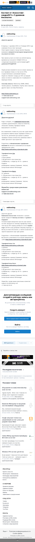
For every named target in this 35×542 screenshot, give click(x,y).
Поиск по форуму (8, 490)
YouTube (5, 509)
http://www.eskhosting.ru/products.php (15, 149)
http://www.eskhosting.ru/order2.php (14, 265)
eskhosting (9, 25)
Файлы (5, 492)
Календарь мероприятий (10, 475)
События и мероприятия (10, 524)
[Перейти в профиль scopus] (30, 436)
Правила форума (8, 486)
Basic (14, 171)
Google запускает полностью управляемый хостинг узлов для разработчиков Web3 (13, 420)
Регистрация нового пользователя (18, 318)
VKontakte (6, 505)
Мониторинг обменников (10, 473)
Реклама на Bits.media (10, 518)
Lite (13, 153)
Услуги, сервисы (18, 27)
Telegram (5, 507)
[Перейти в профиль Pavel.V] (30, 452)
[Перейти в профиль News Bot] (30, 418)
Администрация (8, 488)
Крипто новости (8, 471)
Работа (17, 412)
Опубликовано (17, 36)
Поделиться (9, 343)
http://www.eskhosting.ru (10, 93)
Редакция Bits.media (9, 520)
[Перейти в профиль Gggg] (30, 388)
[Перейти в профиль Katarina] (30, 404)
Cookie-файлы (17, 533)
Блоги (4, 479)
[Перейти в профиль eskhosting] (3, 35)
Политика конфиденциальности (20, 531)
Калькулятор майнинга (10, 477)
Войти (17, 331)
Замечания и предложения (11, 494)
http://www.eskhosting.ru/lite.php (13, 245)
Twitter (5, 501)
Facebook (6, 503)
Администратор (8, 516)
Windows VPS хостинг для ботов (13, 452)
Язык (5, 531)
